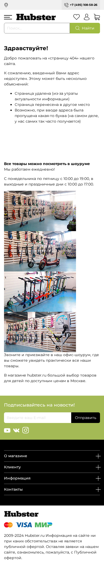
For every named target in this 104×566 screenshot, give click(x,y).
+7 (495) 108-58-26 (83, 5)
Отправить (85, 417)
